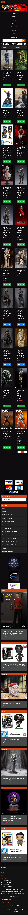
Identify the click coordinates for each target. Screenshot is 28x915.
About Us (14, 16)
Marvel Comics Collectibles (9, 538)
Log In (14, 30)
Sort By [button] (5, 47)
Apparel (4, 511)
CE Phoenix (15, 911)
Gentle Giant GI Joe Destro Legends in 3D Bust (21, 150)
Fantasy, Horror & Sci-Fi (8, 521)
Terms (14, 33)
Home (14, 13)
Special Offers (14, 27)
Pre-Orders (4, 548)
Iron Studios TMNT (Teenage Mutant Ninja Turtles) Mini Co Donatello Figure (12, 818)
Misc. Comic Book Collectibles (9, 541)
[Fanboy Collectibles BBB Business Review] (14, 466)
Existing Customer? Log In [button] (14, 905)
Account (14, 23)
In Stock (6, 85)
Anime (3, 508)
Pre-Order (6, 324)
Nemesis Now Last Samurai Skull (21, 271)
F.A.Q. (14, 20)
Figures (4, 524)
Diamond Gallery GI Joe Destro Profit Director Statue (21, 75)
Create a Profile (5, 902)
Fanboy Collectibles (16, 909)
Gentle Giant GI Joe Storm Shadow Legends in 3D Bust (7, 190)
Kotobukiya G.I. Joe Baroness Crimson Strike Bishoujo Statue (20, 232)
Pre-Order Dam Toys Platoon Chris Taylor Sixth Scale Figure (7, 313)
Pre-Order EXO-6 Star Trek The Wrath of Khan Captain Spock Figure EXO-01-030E (13, 633)
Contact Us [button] (15, 896)
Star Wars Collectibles (7, 551)
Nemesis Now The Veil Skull (11, 703)
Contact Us (14, 37)
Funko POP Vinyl (6, 528)
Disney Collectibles (7, 518)
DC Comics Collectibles (8, 514)
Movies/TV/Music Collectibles (9, 544)
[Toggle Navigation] (3, 2)
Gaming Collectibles (7, 534)
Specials (4, 828)
